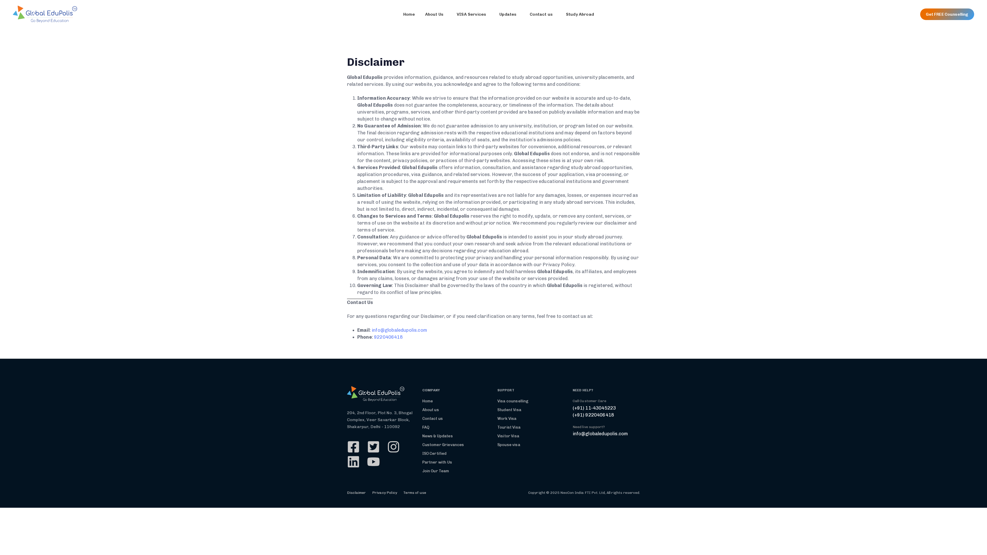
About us (430, 410)
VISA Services (471, 14)
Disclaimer (356, 493)
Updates (507, 14)
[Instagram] (393, 446)
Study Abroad (580, 14)
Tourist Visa (508, 427)
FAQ (425, 427)
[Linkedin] (353, 461)
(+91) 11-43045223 (594, 408)
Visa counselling (513, 401)
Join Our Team (435, 471)
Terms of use (414, 493)
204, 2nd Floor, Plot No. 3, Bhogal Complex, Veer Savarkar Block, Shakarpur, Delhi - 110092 (380, 419)
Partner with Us (437, 462)
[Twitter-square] (373, 446)
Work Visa (506, 418)
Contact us (541, 14)
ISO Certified (434, 453)
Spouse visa (508, 444)
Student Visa (509, 410)
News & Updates (437, 436)
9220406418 (388, 337)
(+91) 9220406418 (593, 415)
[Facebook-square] (353, 446)
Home (409, 14)
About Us (434, 14)
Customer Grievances (443, 444)
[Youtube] (373, 461)
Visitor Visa (508, 436)
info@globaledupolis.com (399, 330)
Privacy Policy (384, 493)
